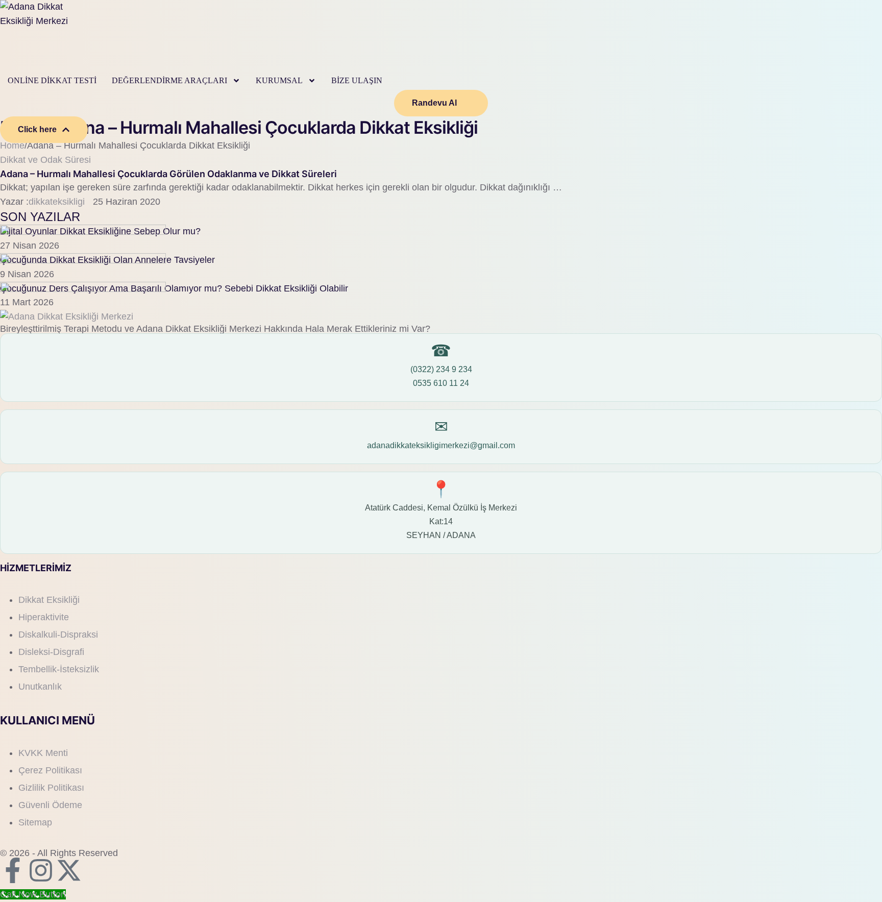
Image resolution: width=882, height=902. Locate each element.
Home (12, 145)
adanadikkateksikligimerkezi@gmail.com (441, 445)
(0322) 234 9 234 (441, 369)
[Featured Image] (83, 232)
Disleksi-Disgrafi (51, 652)
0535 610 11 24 (441, 383)
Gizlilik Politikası (51, 788)
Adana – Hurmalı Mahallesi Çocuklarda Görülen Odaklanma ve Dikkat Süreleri (168, 173)
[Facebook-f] (13, 870)
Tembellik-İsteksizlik (58, 669)
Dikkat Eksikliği (49, 600)
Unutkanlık (40, 686)
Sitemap (35, 822)
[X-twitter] (69, 870)
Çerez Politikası (50, 770)
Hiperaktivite (43, 617)
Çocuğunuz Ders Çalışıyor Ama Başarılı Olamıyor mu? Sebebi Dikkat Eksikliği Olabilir (174, 288)
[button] (236, 81)
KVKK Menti (43, 753)
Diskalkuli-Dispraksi (58, 634)
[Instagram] (41, 870)
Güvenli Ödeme (50, 805)
